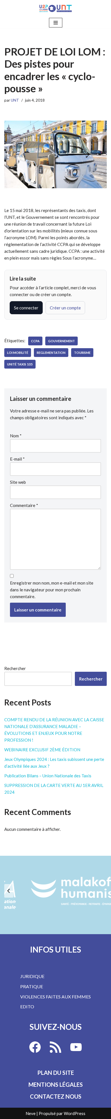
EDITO (27, 1006)
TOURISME (82, 352)
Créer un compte (65, 307)
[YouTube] (76, 1047)
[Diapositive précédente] (8, 891)
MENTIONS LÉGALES (55, 1084)
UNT (15, 100)
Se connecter (26, 307)
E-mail (17, 458)
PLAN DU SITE (55, 1072)
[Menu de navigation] (55, 22)
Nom (16, 435)
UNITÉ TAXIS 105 (20, 364)
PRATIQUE (31, 986)
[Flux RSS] (55, 1047)
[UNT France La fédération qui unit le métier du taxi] (55, 8)
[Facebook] (35, 1047)
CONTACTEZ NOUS (55, 1096)
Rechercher (15, 668)
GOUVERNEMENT (61, 341)
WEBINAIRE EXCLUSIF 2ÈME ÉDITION (42, 749)
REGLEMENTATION (51, 352)
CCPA (35, 341)
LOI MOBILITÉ (17, 352)
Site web (18, 482)
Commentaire (24, 505)
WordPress (74, 1113)
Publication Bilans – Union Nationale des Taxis (47, 775)
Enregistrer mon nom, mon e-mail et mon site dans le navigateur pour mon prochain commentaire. (51, 589)
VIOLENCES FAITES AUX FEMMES (55, 996)
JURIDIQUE (32, 976)
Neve (31, 1113)
